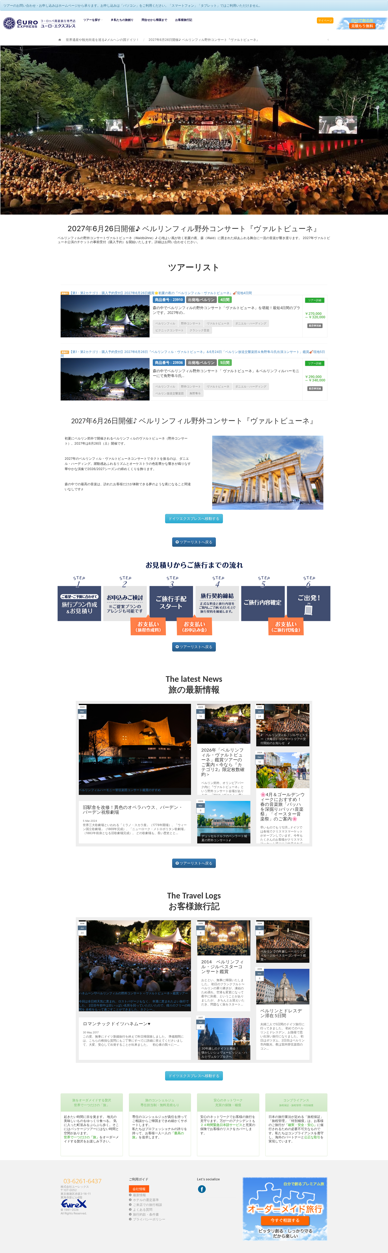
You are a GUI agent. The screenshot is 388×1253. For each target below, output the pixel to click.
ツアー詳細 (314, 300)
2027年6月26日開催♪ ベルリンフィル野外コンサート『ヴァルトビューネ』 (204, 40)
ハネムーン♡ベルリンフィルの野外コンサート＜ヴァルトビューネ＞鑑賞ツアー (133, 993)
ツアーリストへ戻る (195, 542)
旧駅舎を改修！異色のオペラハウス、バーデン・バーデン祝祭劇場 (133, 809)
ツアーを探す (91, 19)
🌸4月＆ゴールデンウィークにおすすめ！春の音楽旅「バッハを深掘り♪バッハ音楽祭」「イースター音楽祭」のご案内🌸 (282, 806)
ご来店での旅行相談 (147, 1205)
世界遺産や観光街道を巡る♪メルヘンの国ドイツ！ (102, 40)
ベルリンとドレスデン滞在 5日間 (281, 1013)
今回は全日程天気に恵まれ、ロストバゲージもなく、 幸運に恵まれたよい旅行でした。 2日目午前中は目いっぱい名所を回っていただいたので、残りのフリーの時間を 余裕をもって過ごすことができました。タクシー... (135, 1005)
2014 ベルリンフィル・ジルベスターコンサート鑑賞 (222, 966)
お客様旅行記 (183, 19)
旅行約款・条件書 (146, 1214)
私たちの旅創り (123, 19)
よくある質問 (142, 1209)
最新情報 (139, 1195)
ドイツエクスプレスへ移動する (194, 518)
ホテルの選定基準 (146, 1200)
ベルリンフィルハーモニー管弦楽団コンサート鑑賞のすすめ (120, 790)
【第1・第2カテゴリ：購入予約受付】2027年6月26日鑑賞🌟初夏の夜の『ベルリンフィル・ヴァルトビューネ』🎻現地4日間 (157, 293)
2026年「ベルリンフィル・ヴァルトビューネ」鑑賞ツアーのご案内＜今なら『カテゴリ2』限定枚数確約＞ (223, 762)
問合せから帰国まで (154, 19)
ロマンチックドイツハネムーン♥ (116, 1023)
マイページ (325, 20)
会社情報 (139, 1189)
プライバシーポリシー (149, 1219)
